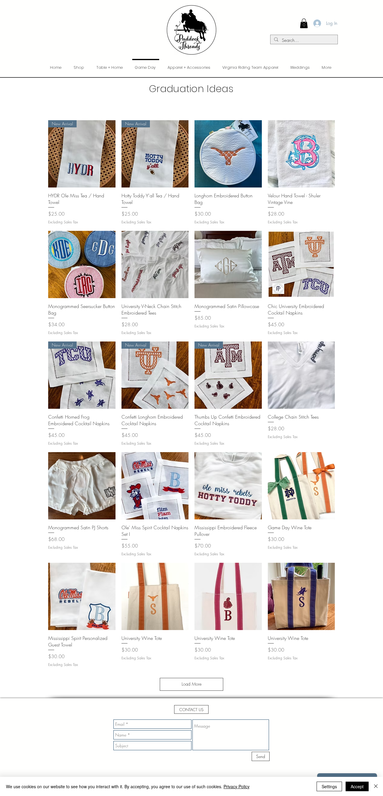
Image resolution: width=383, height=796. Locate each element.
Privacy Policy (237, 786)
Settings (329, 786)
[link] (304, 23)
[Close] (375, 786)
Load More (192, 684)
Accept (357, 786)
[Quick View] (228, 153)
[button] (191, 709)
